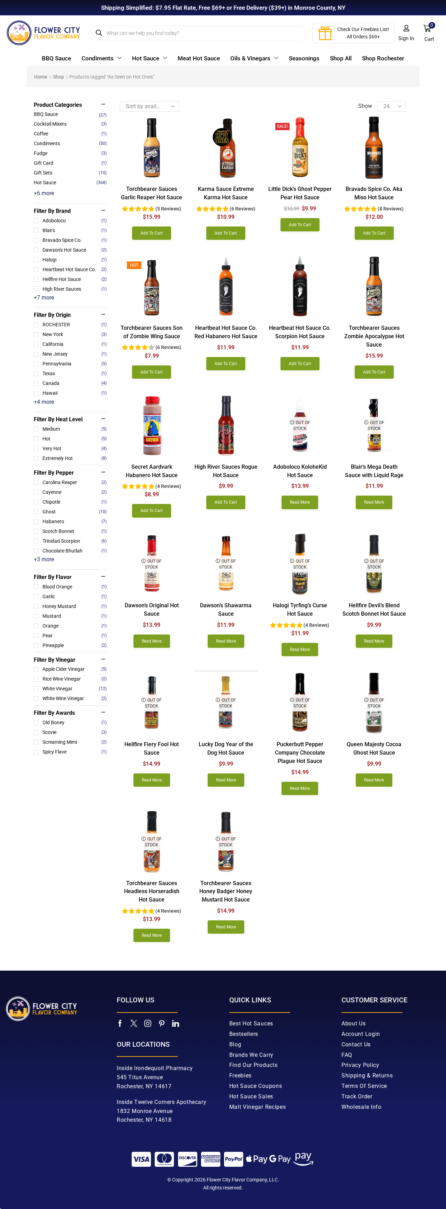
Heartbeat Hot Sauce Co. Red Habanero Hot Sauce (225, 332)
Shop (58, 77)
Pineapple (75, 645)
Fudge (40, 153)
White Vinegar (75, 688)
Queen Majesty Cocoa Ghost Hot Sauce (374, 748)
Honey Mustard (75, 606)
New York (75, 334)
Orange (75, 626)
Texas (75, 373)
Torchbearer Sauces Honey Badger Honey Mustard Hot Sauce (225, 891)
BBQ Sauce (46, 114)
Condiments (47, 143)
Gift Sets (43, 173)
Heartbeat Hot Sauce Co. (75, 269)
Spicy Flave (75, 752)
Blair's (75, 230)
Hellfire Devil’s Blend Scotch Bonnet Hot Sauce (374, 609)
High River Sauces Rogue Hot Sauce (225, 471)
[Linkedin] (175, 1023)
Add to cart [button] (151, 233)
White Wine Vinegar (75, 698)
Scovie (75, 732)
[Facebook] (120, 1023)
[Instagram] (147, 1023)
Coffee (41, 133)
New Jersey (75, 354)
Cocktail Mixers (50, 124)
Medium (75, 429)
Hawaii (75, 393)
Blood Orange (75, 586)
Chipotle (75, 502)
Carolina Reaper (75, 482)
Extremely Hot (75, 458)
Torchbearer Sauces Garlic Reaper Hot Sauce (151, 193)
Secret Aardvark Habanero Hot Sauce (152, 471)
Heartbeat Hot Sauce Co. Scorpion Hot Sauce (300, 332)
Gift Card (43, 163)
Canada (75, 383)
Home (40, 77)
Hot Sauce (45, 182)
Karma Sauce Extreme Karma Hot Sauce (226, 193)
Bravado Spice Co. (75, 240)
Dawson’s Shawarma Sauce (226, 609)
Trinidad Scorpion (75, 541)
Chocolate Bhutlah (75, 551)
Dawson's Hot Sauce (75, 250)
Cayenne (75, 492)
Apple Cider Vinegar (75, 669)
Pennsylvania (75, 363)
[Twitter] (133, 1023)
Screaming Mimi (75, 742)
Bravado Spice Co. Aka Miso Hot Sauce (374, 193)
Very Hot (75, 448)
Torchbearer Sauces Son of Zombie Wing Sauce (152, 332)
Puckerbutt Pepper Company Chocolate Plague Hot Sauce (300, 752)
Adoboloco (75, 220)
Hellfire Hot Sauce (75, 279)
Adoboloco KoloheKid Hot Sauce (300, 471)
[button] (406, 33)
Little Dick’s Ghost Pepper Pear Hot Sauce (300, 193)
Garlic (75, 596)
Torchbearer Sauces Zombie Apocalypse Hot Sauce (374, 336)
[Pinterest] (161, 1023)
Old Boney (75, 722)
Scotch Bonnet (75, 531)
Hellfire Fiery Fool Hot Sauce (151, 748)
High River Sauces (75, 289)
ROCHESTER (75, 324)
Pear (75, 635)
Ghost (75, 511)
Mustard (75, 616)
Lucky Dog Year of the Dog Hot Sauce (226, 748)
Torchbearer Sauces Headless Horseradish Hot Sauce (151, 891)
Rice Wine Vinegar (75, 679)
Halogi (75, 259)
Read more (300, 502)
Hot (75, 439)
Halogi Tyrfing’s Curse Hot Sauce (300, 609)
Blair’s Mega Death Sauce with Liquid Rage (374, 471)
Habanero (75, 521)
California (75, 344)
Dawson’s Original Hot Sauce (152, 609)
